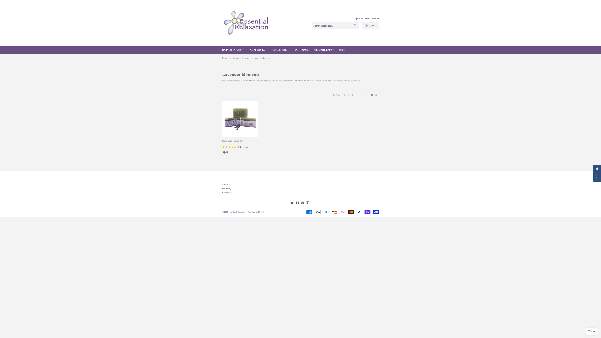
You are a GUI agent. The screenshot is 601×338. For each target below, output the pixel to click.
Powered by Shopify (256, 212)
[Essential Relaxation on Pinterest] (302, 203)
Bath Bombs (302, 50)
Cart (373, 25)
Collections (280, 50)
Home (224, 58)
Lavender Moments (241, 58)
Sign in (357, 18)
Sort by (336, 94)
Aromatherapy (323, 50)
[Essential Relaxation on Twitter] (291, 203)
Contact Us (227, 192)
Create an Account (371, 18)
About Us (226, 184)
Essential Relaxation (237, 212)
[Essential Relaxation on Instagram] (307, 203)
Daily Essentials (232, 50)
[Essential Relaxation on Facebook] (297, 203)
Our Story (226, 188)
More (342, 50)
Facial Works (257, 50)
